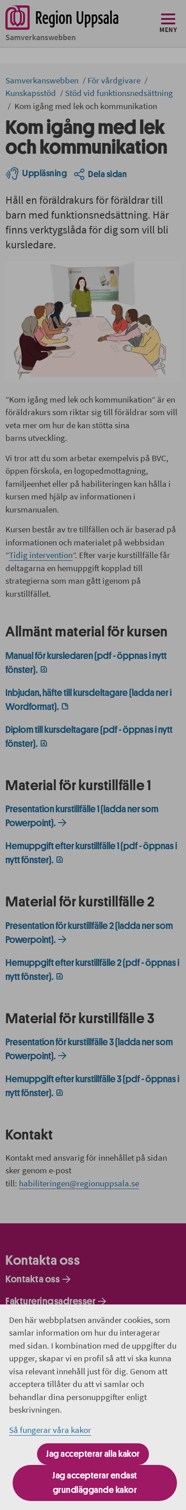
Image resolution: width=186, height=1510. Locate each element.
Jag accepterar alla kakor (93, 1454)
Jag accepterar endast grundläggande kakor (94, 1483)
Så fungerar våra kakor (50, 1429)
